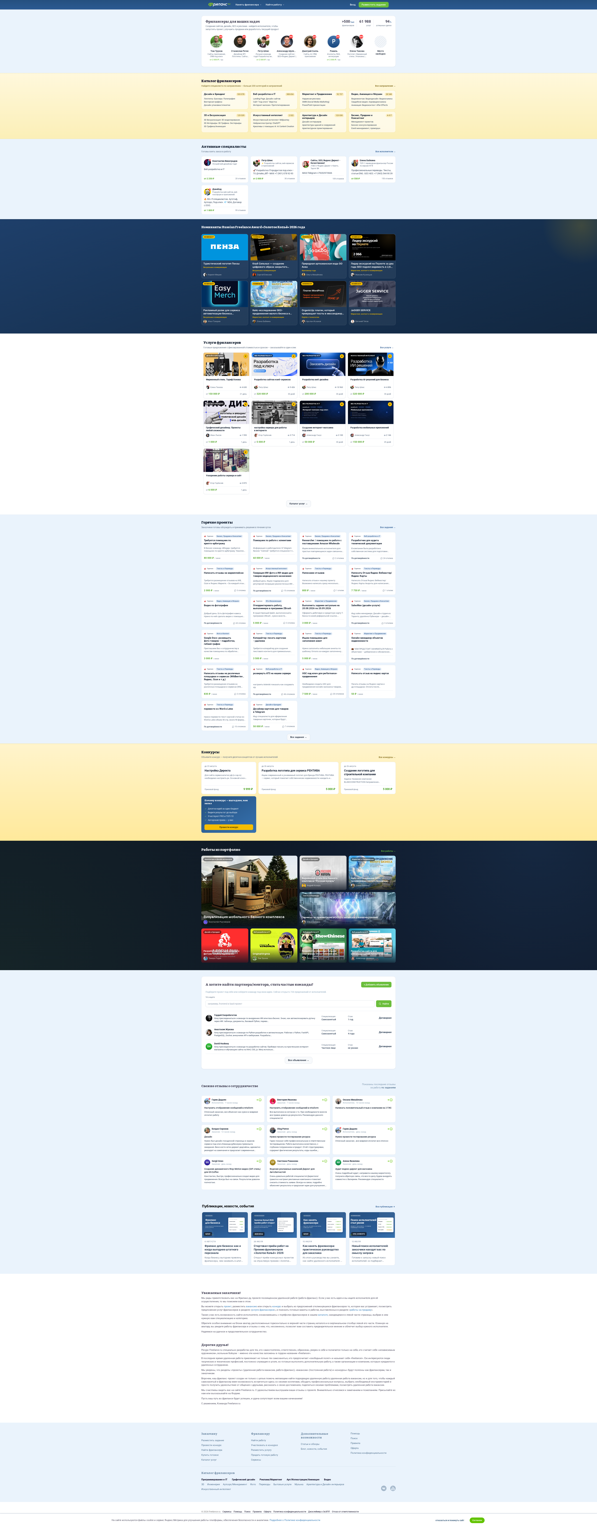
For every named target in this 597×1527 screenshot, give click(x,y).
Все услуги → (387, 347)
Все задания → (388, 527)
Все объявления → (298, 1060)
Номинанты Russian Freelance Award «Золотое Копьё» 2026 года (253, 227)
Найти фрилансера (211, 1450)
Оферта (355, 1448)
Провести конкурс (228, 827)
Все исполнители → (385, 151)
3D (202, 1484)
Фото (253, 1484)
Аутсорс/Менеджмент (235, 1484)
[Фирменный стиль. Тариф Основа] (226, 375)
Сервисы (256, 1459)
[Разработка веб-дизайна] (322, 375)
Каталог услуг (209, 1459)
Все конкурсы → (387, 757)
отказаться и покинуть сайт (449, 1520)
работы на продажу (360, 1309)
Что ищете (210, 997)
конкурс (276, 1306)
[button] (207, 364)
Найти (385, 1003)
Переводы (264, 1484)
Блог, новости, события (314, 1449)
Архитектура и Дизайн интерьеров (325, 1484)
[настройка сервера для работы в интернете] (274, 423)
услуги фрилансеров (263, 1309)
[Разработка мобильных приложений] (371, 423)
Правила (355, 1443)
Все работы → (388, 851)
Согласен (477, 1520)
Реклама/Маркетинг (271, 1479)
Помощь (355, 1433)
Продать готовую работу (264, 1455)
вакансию (251, 1306)
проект (227, 1306)
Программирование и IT (214, 1479)
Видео (327, 1479)
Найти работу (258, 1440)
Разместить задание (212, 1440)
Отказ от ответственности (345, 1511)
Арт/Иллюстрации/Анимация (303, 1479)
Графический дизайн (243, 1479)
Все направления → (385, 86)
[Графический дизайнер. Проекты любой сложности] (226, 423)
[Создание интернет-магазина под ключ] (322, 423)
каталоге (323, 1314)
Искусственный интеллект (216, 1489)
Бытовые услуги (282, 1484)
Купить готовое (210, 1455)
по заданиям (388, 1087)
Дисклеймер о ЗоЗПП (319, 1511)
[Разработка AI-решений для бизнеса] (371, 375)
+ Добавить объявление (376, 984)
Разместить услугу (261, 1450)
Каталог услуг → (298, 503)
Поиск (354, 1438)
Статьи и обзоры (310, 1444)
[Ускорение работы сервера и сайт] (226, 471)
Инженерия (213, 1484)
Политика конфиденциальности (368, 1453)
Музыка (299, 1484)
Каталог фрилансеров (221, 81)
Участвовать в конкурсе (264, 1445)
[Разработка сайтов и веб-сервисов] (274, 375)
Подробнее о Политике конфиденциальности (295, 1520)
